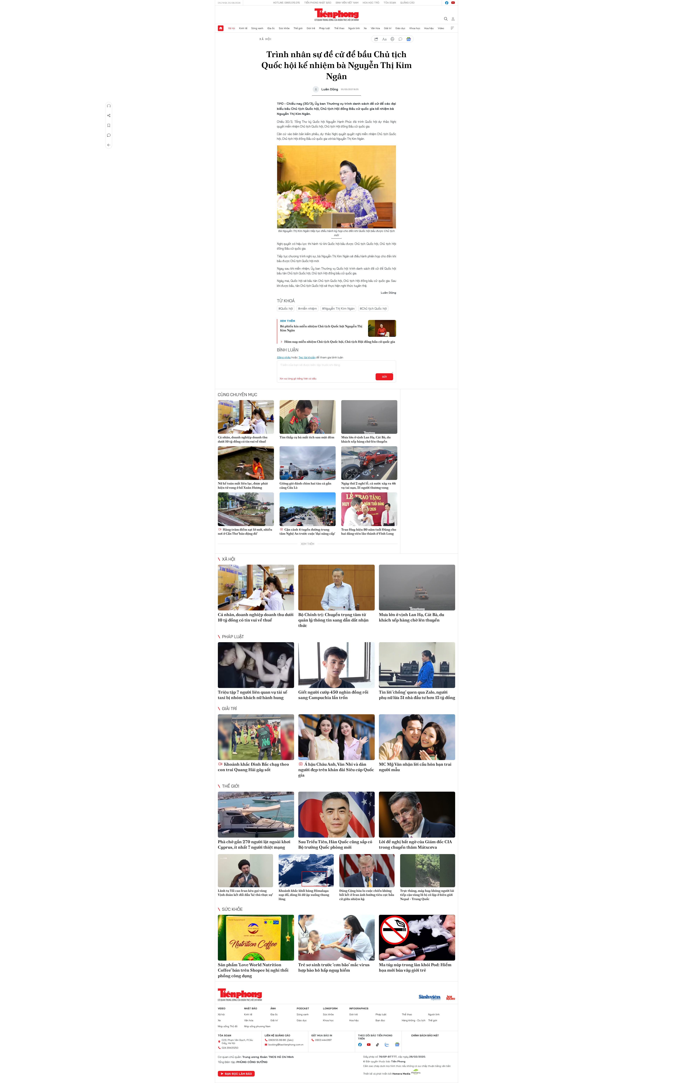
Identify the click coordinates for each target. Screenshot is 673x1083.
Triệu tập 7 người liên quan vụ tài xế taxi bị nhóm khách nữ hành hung (252, 694)
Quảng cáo (407, 2)
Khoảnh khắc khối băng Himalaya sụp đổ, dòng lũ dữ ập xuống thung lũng (304, 895)
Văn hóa (375, 28)
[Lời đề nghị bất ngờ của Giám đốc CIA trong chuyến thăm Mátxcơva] (417, 814)
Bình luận (108, 135)
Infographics (358, 1008)
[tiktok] (379, 1045)
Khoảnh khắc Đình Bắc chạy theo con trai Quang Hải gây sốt (253, 766)
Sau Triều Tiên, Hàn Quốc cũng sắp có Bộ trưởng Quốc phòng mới (335, 844)
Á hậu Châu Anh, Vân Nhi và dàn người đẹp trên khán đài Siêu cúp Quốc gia (336, 769)
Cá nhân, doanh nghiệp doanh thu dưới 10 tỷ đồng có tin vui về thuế (242, 439)
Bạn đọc (380, 1020)
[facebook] (447, 3)
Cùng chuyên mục (237, 394)
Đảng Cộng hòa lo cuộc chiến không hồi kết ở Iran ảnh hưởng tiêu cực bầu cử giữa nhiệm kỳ (366, 895)
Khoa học (415, 28)
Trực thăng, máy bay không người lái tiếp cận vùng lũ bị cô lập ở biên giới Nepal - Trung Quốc (427, 895)
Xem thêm (452, 28)
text (384, 39)
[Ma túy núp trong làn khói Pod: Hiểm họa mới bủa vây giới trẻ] (417, 938)
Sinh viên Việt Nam (347, 2)
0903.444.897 (323, 1040)
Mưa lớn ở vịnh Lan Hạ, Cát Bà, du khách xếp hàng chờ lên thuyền (366, 439)
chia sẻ (376, 39)
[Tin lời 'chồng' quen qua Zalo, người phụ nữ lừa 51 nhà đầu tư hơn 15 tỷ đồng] (417, 665)
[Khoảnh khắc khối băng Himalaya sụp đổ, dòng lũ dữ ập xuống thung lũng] (306, 870)
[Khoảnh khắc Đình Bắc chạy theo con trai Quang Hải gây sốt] (256, 737)
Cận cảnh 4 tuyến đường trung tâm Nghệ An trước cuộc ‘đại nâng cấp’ (307, 531)
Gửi (384, 376)
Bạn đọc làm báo (238, 1073)
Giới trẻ (311, 28)
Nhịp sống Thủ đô (227, 1026)
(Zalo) (290, 1040)
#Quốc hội (285, 308)
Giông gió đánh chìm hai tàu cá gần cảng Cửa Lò (305, 485)
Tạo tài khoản (306, 357)
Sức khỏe (284, 28)
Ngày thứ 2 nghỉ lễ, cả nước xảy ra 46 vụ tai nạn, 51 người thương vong (368, 485)
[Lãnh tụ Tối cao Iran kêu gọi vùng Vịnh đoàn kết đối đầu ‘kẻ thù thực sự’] (245, 870)
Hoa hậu (429, 28)
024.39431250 (230, 1047)
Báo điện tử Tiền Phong (337, 14)
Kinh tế (243, 28)
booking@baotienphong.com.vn (285, 1044)
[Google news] (398, 1045)
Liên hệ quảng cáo (277, 1035)
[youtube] (453, 3)
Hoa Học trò (371, 2)
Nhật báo (250, 1008)
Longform (330, 1008)
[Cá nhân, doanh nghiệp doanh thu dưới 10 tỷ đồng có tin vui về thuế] (246, 417)
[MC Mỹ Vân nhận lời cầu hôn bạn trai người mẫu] (417, 737)
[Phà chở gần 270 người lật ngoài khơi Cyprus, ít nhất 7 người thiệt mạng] (256, 814)
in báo (392, 39)
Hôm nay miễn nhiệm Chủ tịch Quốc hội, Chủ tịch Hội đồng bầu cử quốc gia (339, 342)
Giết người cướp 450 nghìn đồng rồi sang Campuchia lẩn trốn (333, 694)
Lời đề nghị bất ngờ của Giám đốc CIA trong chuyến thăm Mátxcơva (415, 844)
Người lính (354, 28)
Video (441, 28)
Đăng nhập (284, 357)
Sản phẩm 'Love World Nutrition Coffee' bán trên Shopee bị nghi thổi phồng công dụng (253, 970)
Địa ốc (271, 28)
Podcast (303, 1008)
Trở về (108, 145)
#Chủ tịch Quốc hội (373, 308)
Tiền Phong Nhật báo (317, 2)
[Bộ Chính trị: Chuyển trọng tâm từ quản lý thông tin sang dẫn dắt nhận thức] (336, 587)
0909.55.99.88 (277, 1040)
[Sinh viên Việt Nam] (430, 998)
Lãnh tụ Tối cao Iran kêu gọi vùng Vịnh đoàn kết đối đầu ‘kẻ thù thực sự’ (245, 893)
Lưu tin (108, 125)
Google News (408, 39)
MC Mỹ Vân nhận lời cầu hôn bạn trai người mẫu (415, 766)
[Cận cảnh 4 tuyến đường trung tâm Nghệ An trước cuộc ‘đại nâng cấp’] (308, 509)
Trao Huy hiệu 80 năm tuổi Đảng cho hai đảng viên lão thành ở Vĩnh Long (368, 531)
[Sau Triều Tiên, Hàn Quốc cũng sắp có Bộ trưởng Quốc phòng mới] (336, 814)
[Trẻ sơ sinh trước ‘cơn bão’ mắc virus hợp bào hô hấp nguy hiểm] (336, 938)
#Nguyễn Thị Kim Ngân (338, 308)
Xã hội (231, 28)
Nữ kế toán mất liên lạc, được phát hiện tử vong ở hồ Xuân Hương (243, 485)
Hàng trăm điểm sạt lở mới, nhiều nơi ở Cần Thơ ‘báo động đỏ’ (245, 531)
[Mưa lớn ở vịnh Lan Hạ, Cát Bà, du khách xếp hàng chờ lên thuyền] (369, 417)
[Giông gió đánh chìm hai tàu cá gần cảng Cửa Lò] (308, 463)
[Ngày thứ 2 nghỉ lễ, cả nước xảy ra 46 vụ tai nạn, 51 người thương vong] (369, 463)
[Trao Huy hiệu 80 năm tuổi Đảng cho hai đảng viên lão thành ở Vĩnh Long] (369, 509)
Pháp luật (324, 28)
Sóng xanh (257, 28)
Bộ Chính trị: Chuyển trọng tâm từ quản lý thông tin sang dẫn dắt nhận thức (333, 620)
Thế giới (298, 28)
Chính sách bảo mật (425, 1035)
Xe (365, 28)
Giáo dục (400, 28)
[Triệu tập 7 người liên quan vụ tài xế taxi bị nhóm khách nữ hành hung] (256, 665)
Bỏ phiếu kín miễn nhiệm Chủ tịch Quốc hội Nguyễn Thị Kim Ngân (321, 328)
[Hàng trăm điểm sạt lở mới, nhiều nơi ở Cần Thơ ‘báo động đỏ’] (246, 509)
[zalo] (388, 1045)
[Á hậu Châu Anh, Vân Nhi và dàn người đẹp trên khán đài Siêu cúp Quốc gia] (336, 737)
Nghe (108, 105)
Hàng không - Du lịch (413, 1020)
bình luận (400, 39)
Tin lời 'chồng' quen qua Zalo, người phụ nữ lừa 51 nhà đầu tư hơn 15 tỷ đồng (417, 694)
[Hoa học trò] (450, 998)
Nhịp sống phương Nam (257, 1026)
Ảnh (273, 1008)
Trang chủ (220, 28)
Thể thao (339, 28)
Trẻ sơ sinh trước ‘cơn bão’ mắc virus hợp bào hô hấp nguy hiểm (334, 967)
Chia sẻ (108, 115)
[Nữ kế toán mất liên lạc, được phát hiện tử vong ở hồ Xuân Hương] (246, 463)
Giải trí (387, 28)
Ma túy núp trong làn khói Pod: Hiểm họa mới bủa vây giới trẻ (415, 967)
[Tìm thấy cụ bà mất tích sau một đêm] (308, 417)
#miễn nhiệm (307, 308)
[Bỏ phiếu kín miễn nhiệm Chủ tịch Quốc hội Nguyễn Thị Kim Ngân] (382, 328)
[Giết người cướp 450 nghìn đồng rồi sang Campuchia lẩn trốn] (336, 665)
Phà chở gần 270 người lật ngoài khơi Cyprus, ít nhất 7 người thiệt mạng (254, 844)
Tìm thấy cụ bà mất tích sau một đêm (307, 437)
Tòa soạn (390, 2)
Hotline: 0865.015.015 (286, 2)
